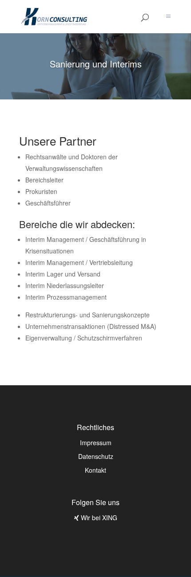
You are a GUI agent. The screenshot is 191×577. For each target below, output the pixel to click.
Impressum (95, 442)
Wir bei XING (98, 517)
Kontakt (95, 470)
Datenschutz (95, 456)
